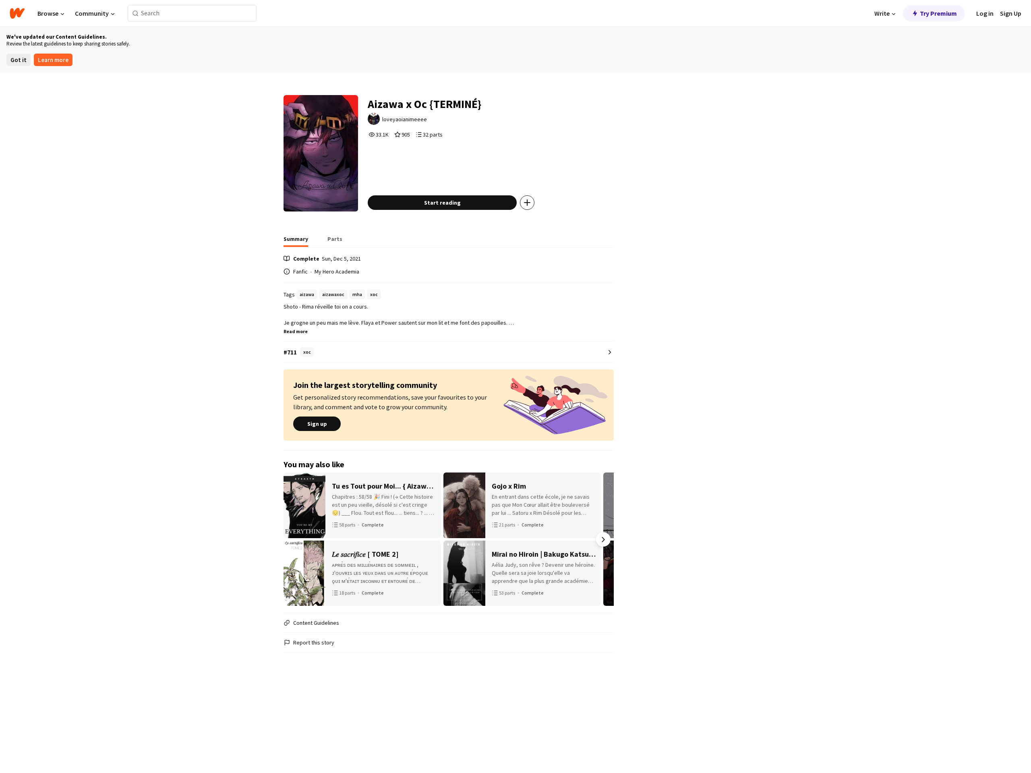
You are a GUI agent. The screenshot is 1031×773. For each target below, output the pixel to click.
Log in (985, 13)
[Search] (135, 13)
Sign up (317, 423)
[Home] (17, 13)
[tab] (296, 241)
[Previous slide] (294, 539)
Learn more (53, 60)
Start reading (442, 202)
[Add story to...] (527, 202)
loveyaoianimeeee (404, 119)
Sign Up (1010, 13)
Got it (18, 60)
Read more (296, 331)
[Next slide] (603, 539)
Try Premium (938, 13)
